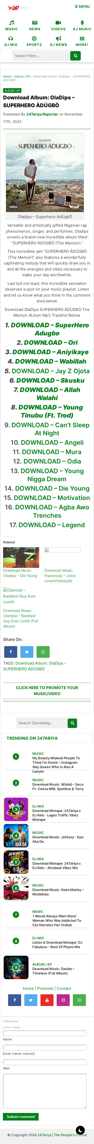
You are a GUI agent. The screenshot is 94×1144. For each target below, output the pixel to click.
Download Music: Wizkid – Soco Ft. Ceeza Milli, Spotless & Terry (58, 786)
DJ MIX (10, 45)
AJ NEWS (58, 45)
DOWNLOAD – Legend (52, 525)
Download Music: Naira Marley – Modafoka (58, 892)
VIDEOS (58, 29)
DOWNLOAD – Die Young (52, 488)
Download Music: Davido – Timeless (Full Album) (53, 971)
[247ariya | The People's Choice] (18, 8)
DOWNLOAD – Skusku (50, 380)
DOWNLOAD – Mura (51, 452)
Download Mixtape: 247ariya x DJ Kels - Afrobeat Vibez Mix (56, 865)
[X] (30, 1000)
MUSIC (11, 29)
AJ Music (82, 29)
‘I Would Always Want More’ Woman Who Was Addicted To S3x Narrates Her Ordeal (56, 920)
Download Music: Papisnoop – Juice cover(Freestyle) (59, 575)
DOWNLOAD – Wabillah (50, 361)
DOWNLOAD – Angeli (52, 442)
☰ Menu (82, 6)
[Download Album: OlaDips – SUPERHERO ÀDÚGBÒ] (10, 652)
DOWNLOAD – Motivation (52, 498)
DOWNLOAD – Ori (51, 342)
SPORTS (34, 45)
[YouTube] (47, 1000)
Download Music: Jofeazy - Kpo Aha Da (58, 839)
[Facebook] (14, 1000)
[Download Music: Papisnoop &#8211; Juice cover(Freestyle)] (62, 557)
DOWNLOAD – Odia (52, 461)
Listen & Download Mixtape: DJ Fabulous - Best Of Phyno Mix (57, 944)
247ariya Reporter (42, 114)
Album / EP (22, 76)
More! (82, 45)
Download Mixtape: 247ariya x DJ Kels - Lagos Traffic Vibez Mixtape (56, 815)
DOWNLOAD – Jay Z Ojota (51, 371)
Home (7, 76)
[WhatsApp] (79, 1000)
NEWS (35, 29)
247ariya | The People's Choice (62, 1135)
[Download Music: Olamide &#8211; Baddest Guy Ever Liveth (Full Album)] (21, 597)
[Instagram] (63, 1000)
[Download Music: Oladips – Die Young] (21, 557)
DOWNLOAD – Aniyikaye (51, 352)
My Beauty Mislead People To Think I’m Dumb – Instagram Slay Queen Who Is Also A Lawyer (56, 764)
